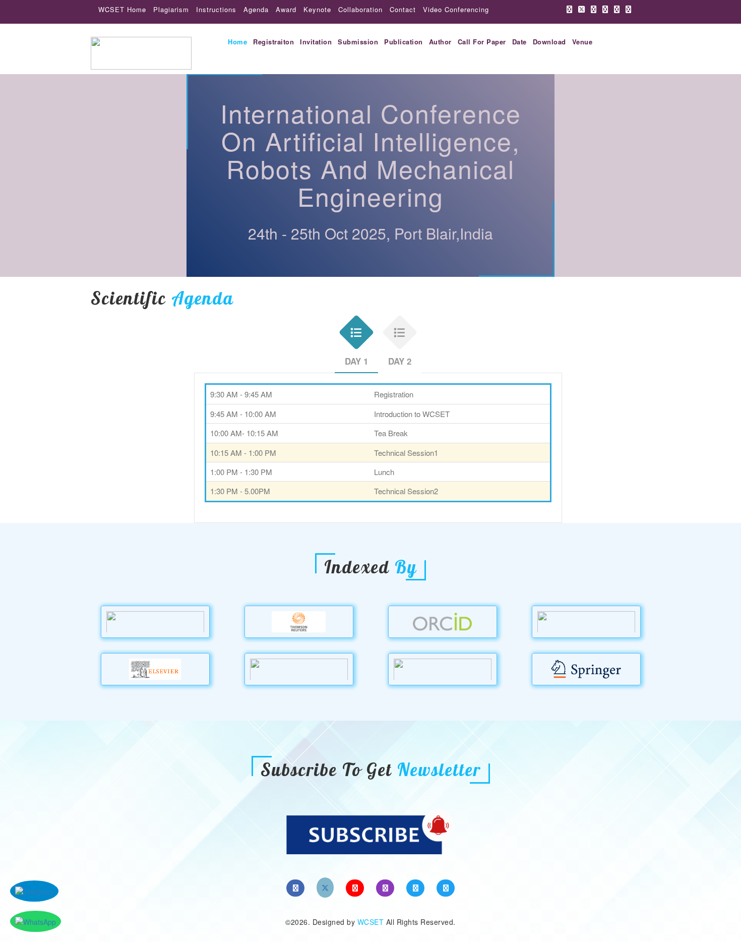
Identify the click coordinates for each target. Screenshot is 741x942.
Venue (582, 41)
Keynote (317, 9)
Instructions (216, 9)
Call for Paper (482, 41)
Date (519, 41)
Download (549, 41)
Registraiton (273, 41)
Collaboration (360, 9)
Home (237, 41)
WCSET (370, 922)
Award (286, 9)
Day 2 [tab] (399, 361)
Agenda (256, 9)
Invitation (316, 41)
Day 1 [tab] (356, 361)
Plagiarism (171, 9)
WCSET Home (122, 9)
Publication (403, 41)
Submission (358, 41)
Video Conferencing (456, 9)
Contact (403, 9)
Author (440, 41)
